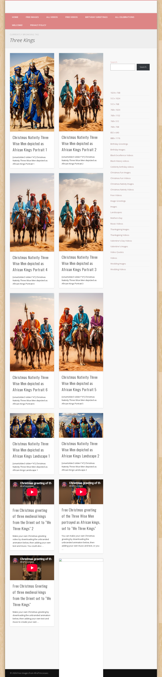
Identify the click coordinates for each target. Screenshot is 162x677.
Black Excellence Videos (121, 155)
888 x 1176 (115, 138)
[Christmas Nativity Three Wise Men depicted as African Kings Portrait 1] (32, 92)
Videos (113, 258)
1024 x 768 (115, 92)
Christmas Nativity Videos (122, 189)
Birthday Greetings (96, 17)
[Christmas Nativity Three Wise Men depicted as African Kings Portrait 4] (32, 212)
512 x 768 (114, 104)
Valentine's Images (119, 246)
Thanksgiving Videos (119, 235)
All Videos (52, 17)
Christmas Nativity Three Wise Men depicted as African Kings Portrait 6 (31, 383)
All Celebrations (124, 17)
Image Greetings (118, 200)
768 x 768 (114, 126)
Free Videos (71, 17)
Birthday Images (117, 149)
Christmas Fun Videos (120, 178)
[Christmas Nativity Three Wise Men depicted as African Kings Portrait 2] (81, 92)
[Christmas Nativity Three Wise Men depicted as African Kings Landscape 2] (81, 425)
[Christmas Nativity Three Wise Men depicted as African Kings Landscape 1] (32, 425)
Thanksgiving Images (119, 229)
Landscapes (116, 212)
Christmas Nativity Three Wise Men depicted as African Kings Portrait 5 (80, 383)
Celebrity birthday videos (122, 166)
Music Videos (116, 223)
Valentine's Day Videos (121, 240)
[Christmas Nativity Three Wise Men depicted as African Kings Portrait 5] (81, 332)
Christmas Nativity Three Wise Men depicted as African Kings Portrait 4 (31, 263)
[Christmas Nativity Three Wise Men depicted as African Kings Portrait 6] (32, 332)
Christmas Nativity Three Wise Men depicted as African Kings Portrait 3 (80, 263)
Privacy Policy (38, 25)
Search (113, 62)
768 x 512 (114, 121)
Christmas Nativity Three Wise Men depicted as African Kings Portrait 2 (80, 143)
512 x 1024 (115, 98)
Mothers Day (116, 218)
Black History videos (119, 161)
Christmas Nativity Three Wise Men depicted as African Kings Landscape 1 (31, 450)
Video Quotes (117, 252)
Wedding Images (118, 263)
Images (113, 206)
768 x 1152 (115, 115)
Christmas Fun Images (120, 172)
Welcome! (17, 25)
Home (15, 17)
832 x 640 (114, 132)
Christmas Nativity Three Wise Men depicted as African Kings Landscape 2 (80, 450)
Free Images (32, 17)
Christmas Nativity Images (122, 183)
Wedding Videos (118, 269)
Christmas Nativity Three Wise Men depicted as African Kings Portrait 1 (31, 143)
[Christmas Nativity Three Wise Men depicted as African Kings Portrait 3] (81, 212)
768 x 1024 (115, 109)
